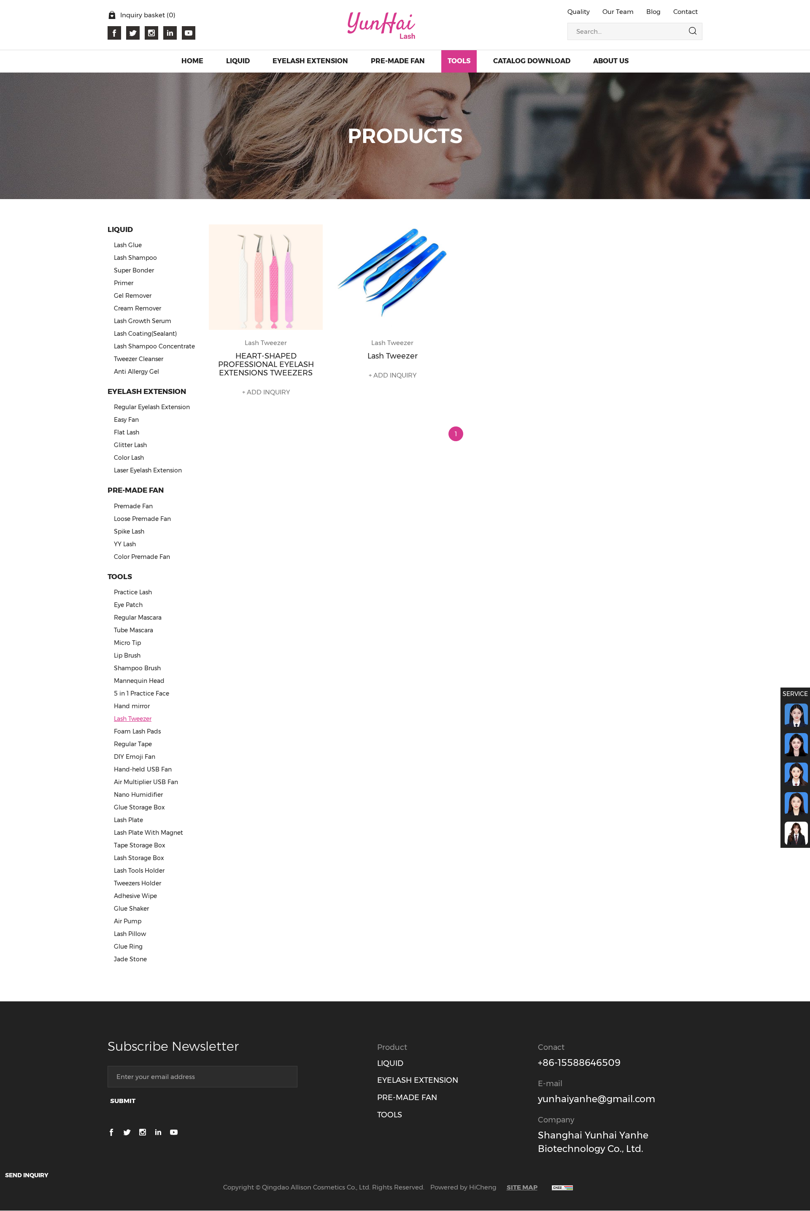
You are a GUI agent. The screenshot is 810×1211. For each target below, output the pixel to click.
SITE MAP (522, 1187)
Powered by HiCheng (463, 1187)
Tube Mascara (133, 630)
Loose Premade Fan (142, 519)
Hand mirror (132, 706)
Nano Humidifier (138, 794)
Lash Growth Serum (142, 321)
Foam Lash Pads (137, 731)
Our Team (618, 12)
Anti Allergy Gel (136, 371)
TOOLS (389, 1114)
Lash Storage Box (139, 858)
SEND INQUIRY (27, 1175)
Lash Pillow (130, 934)
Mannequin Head (139, 681)
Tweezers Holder (137, 883)
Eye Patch (128, 605)
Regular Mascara (138, 617)
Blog (653, 12)
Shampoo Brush (137, 668)
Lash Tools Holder (139, 870)
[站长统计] (562, 1187)
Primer (123, 283)
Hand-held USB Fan (143, 769)
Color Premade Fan (142, 557)
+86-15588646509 (579, 1062)
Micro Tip (127, 643)
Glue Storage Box (139, 807)
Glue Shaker (131, 908)
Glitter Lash (130, 445)
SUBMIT (122, 1101)
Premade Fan (133, 506)
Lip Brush (127, 655)
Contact (685, 12)
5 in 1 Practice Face (141, 693)
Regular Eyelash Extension (152, 407)
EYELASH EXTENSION (417, 1080)
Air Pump (127, 921)
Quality (578, 12)
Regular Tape (133, 744)
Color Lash (129, 457)
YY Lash (125, 544)
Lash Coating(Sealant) (145, 333)
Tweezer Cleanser (138, 359)
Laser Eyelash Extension (148, 470)
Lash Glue (128, 245)
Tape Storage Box (139, 845)
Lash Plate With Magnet (148, 832)
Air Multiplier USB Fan (146, 782)
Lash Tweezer (132, 719)
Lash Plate (128, 820)
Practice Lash (133, 592)
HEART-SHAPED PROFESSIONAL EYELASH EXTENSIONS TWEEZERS (266, 364)
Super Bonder (134, 270)
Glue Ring (128, 946)
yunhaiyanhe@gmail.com (596, 1099)
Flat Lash (126, 432)
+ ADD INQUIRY (266, 392)
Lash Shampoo (135, 258)
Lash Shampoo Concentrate (154, 346)
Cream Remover (137, 308)
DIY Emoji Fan (134, 757)
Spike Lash (129, 531)
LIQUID (390, 1063)
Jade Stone (130, 959)
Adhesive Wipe (135, 896)
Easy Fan (126, 419)
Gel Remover (132, 295)
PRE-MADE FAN (407, 1097)
